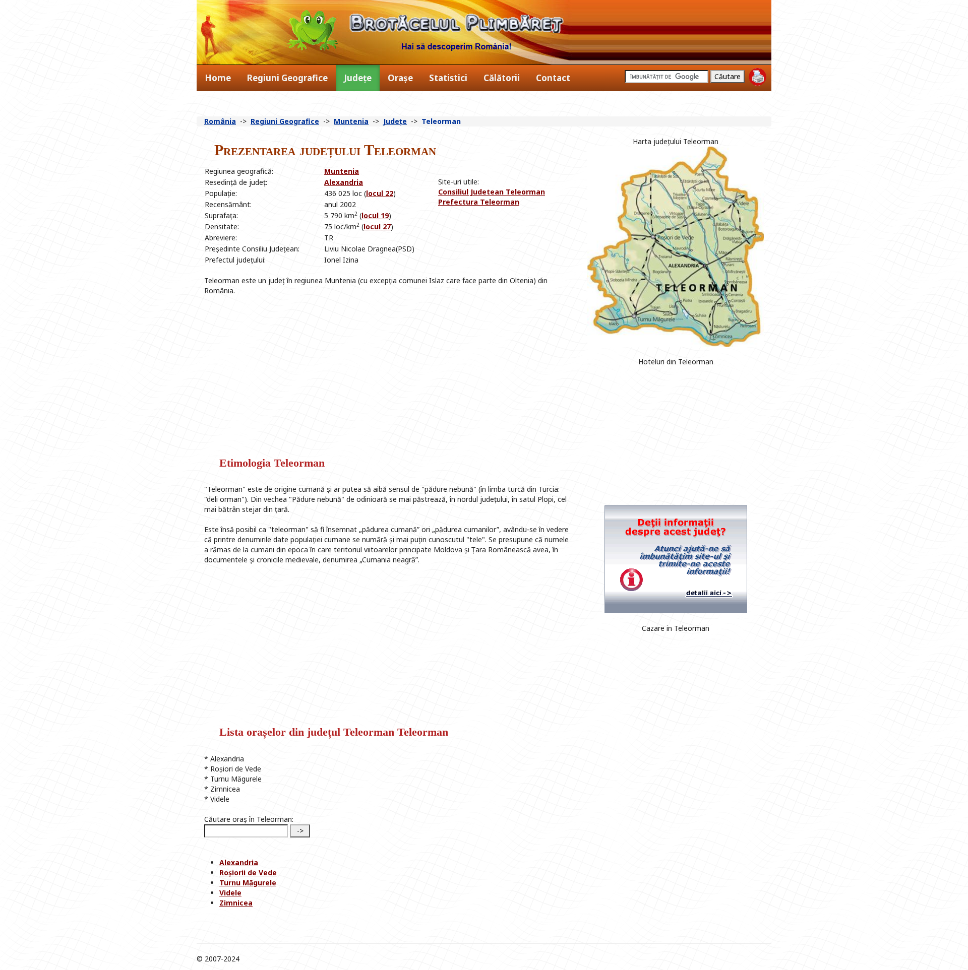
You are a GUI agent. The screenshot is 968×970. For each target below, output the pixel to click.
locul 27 (377, 226)
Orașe (400, 78)
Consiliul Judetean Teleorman (491, 192)
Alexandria (343, 182)
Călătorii (501, 78)
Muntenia (351, 121)
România (220, 121)
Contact (553, 78)
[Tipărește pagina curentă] (757, 77)
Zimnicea (236, 903)
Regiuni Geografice (287, 78)
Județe (358, 78)
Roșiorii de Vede (248, 872)
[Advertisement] (468, 229)
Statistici (448, 78)
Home (218, 78)
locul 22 (379, 193)
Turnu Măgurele (247, 882)
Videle (230, 892)
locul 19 (375, 215)
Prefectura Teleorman (478, 202)
